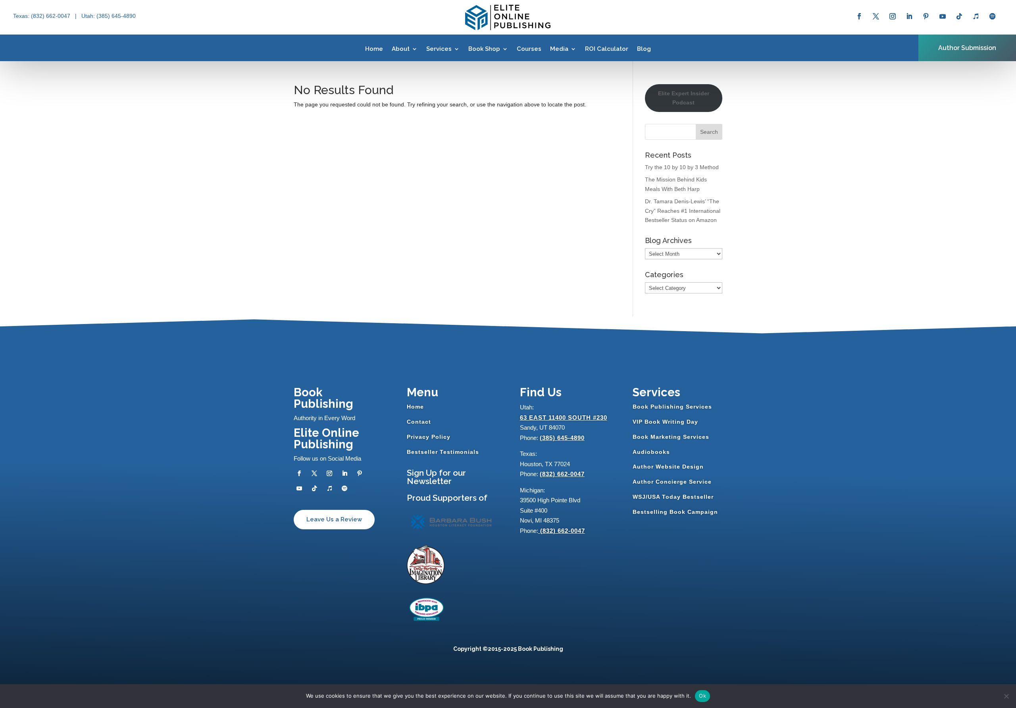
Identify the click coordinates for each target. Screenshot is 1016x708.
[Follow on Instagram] (892, 16)
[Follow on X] (876, 16)
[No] (1006, 696)
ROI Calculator (606, 48)
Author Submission (967, 48)
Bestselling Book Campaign (675, 512)
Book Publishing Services (672, 406)
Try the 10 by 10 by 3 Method (682, 167)
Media (559, 48)
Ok (702, 696)
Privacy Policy (428, 437)
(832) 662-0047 (562, 474)
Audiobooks (651, 452)
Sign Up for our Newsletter (436, 477)
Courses (529, 48)
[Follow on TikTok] (959, 16)
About (401, 48)
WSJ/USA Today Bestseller (673, 497)
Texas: (22, 16)
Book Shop (484, 48)
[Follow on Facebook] (859, 16)
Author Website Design (668, 466)
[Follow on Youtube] (942, 16)
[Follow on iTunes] (976, 16)
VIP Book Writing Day (665, 422)
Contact (419, 422)
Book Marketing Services (671, 437)
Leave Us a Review (334, 519)
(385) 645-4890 (562, 437)
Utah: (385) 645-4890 (108, 16)
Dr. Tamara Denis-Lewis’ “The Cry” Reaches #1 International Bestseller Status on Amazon (682, 211)
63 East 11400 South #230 (563, 417)
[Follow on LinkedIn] (909, 16)
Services (439, 48)
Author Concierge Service (672, 481)
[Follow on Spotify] (992, 16)
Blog (644, 48)
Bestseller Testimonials (443, 452)
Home (374, 48)
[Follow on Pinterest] (926, 16)
